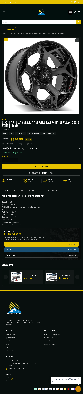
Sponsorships (10, 338)
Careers (8, 347)
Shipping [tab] (31, 190)
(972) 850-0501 (13, 360)
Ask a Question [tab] (52, 190)
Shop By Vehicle (11, 334)
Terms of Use (48, 341)
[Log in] (75, 12)
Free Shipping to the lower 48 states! (13, 2)
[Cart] (79, 12)
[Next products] (77, 277)
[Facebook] (75, 2)
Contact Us (9, 350)
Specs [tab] (15, 190)
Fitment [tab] (22, 190)
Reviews (6, 129)
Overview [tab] (7, 190)
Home (4, 33)
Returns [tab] (40, 190)
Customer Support (50, 344)
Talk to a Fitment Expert (43, 173)
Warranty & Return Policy (52, 334)
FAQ (7, 344)
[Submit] (78, 22)
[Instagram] (72, 2)
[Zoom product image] (77, 40)
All (8, 33)
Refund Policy (48, 338)
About (8, 341)
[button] (70, 12)
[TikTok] (78, 2)
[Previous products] (6, 277)
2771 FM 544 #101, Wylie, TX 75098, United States (23, 364)
